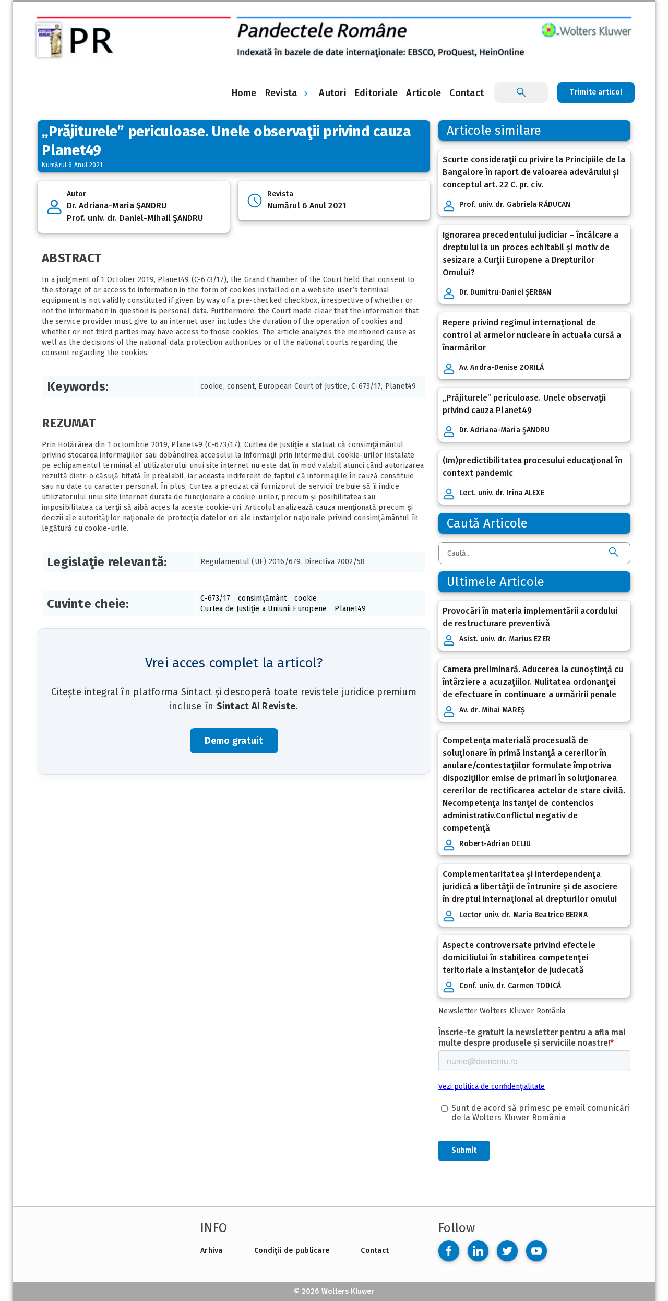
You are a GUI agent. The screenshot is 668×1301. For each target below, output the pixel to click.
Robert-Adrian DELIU (495, 843)
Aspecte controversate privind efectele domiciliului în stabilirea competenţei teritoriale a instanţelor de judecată (519, 957)
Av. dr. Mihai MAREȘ (492, 710)
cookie (305, 598)
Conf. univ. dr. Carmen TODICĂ (510, 985)
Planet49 (350, 608)
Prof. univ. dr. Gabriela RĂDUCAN (514, 204)
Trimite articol (596, 92)
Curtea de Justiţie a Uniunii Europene (263, 608)
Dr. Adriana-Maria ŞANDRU (116, 205)
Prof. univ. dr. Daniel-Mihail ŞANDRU (135, 218)
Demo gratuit (234, 740)
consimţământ (262, 598)
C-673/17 (215, 598)
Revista (281, 93)
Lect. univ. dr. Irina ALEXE (501, 492)
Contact (375, 1250)
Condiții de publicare (291, 1250)
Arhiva (211, 1250)
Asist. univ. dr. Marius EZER (505, 639)
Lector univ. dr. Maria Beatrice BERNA (523, 914)
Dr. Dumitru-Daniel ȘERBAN (505, 292)
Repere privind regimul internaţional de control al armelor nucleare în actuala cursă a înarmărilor (532, 335)
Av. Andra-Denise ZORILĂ (501, 367)
